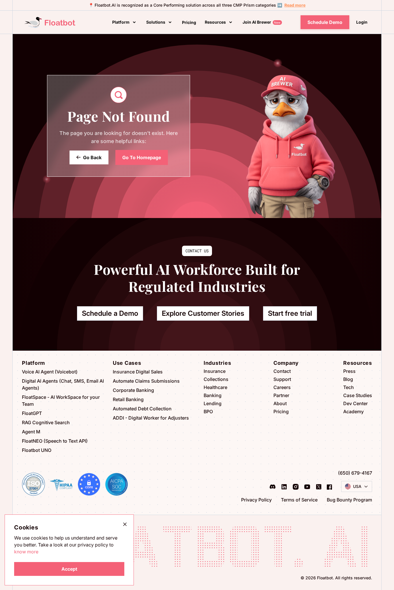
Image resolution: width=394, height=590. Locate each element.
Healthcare (215, 387)
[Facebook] (329, 486)
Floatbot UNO (36, 450)
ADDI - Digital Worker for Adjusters (151, 418)
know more (26, 552)
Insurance (215, 371)
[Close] (125, 524)
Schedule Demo (324, 22)
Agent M (31, 432)
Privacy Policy (256, 500)
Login (361, 22)
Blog (348, 379)
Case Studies (357, 395)
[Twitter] (318, 487)
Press (349, 371)
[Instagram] (295, 487)
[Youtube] (307, 487)
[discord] (272, 487)
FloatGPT (32, 413)
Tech (348, 387)
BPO (208, 411)
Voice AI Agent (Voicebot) (50, 372)
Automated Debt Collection (142, 409)
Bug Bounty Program (349, 500)
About (280, 403)
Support (282, 379)
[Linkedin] (284, 487)
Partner (281, 395)
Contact (282, 371)
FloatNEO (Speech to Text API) (55, 441)
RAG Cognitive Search (46, 422)
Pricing (281, 411)
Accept (69, 569)
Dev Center (355, 403)
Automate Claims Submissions (146, 381)
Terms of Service (299, 500)
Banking (213, 395)
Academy (353, 411)
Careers (282, 387)
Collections (216, 379)
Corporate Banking (133, 390)
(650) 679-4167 (355, 473)
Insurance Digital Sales (138, 372)
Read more (294, 5)
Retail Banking (128, 399)
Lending (213, 403)
